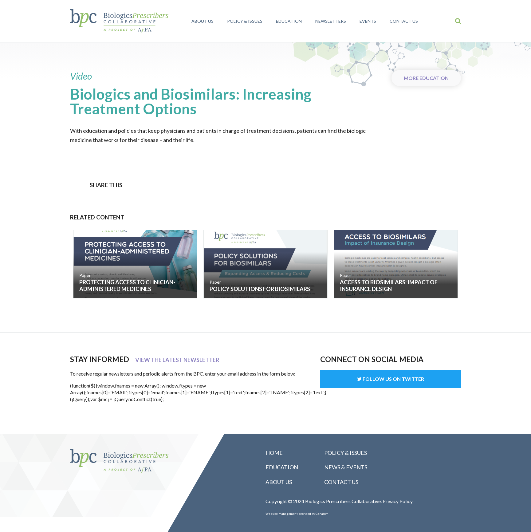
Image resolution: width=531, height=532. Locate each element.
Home (274, 452)
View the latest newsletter (177, 360)
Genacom (322, 513)
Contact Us (404, 21)
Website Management (282, 513)
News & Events (345, 467)
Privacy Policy (398, 501)
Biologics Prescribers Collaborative (119, 21)
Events (368, 21)
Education (289, 21)
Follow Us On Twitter (393, 379)
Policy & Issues (244, 21)
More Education (426, 78)
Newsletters (330, 21)
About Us (202, 21)
